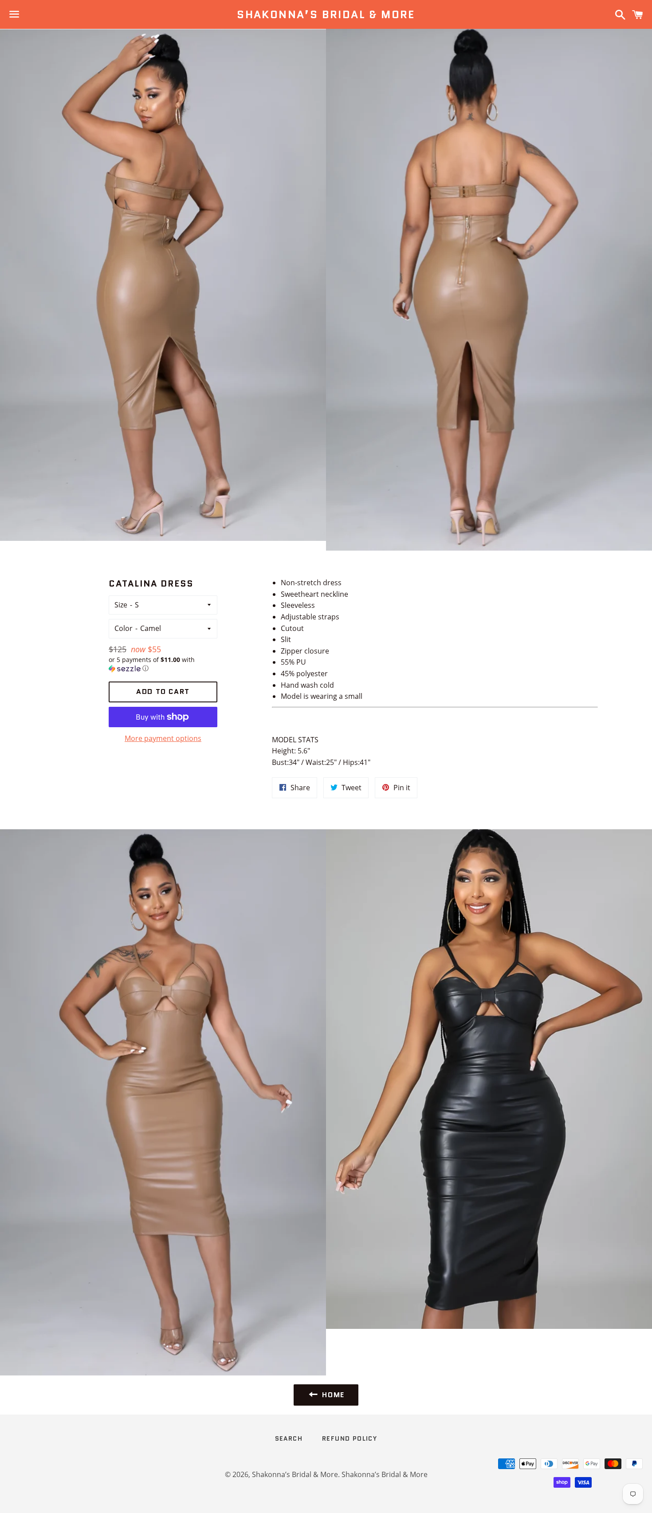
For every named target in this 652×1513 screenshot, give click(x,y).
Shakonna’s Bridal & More (326, 14)
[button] (163, 664)
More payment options (163, 738)
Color (123, 628)
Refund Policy (349, 1438)
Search (288, 1438)
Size (120, 605)
